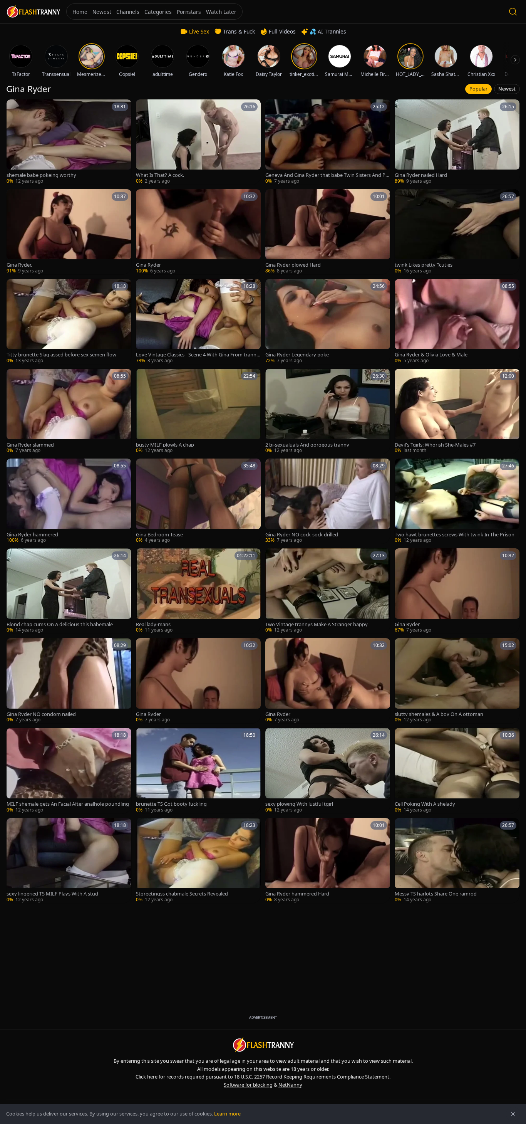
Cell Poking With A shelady (425, 803)
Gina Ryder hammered (32, 534)
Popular (478, 88)
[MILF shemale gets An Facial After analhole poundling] (69, 770)
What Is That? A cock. (160, 175)
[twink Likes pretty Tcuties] (457, 231)
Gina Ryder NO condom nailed (41, 714)
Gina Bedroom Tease (159, 534)
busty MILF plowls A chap (165, 444)
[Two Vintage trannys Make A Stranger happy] (327, 590)
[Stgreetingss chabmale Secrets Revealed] (198, 860)
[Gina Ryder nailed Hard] (457, 142)
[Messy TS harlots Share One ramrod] (457, 860)
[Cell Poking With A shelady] (457, 770)
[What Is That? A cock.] (198, 142)
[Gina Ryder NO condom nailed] (69, 680)
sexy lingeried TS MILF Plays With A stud (52, 893)
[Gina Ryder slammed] (69, 411)
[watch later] (15, 107)
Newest (507, 88)
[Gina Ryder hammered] (69, 501)
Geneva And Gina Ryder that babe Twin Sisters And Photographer (327, 175)
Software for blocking (248, 1084)
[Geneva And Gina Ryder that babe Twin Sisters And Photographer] (327, 142)
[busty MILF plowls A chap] (198, 411)
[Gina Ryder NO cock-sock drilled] (327, 501)
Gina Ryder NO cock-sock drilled (301, 534)
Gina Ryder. (19, 264)
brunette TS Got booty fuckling (171, 803)
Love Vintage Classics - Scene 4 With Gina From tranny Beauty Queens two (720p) (197, 354)
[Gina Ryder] (198, 231)
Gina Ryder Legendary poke (297, 354)
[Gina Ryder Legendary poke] (327, 321)
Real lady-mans (153, 624)
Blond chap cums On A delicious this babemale (60, 624)
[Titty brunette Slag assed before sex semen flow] (69, 321)
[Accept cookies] (513, 1114)
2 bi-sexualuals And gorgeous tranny (307, 444)
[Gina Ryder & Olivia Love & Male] (457, 321)
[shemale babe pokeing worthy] (69, 142)
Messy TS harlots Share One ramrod (436, 893)
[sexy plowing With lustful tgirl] (327, 770)
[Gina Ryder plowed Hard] (327, 231)
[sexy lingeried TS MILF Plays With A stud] (69, 860)
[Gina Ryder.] (69, 231)
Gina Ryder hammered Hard (297, 893)
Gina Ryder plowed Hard (293, 264)
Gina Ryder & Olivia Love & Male (431, 354)
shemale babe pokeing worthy (41, 175)
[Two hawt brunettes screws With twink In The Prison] (457, 501)
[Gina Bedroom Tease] (198, 501)
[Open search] (513, 11)
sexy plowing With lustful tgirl (299, 803)
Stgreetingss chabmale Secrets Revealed (182, 893)
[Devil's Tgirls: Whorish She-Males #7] (457, 411)
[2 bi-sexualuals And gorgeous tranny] (327, 411)
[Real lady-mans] (198, 590)
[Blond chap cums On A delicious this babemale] (69, 590)
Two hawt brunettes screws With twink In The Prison (454, 534)
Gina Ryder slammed (30, 444)
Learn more (227, 1113)
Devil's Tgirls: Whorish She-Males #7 (435, 444)
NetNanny (290, 1084)
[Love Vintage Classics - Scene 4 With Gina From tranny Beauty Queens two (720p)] (198, 321)
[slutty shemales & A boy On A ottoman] (457, 680)
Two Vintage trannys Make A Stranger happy (316, 624)
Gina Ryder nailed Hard (421, 175)
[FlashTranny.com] (33, 11)
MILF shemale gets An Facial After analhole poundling (68, 803)
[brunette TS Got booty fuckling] (198, 770)
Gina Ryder (148, 264)
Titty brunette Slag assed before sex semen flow (61, 354)
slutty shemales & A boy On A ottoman (439, 714)
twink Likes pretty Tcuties (423, 264)
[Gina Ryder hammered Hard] (327, 860)
